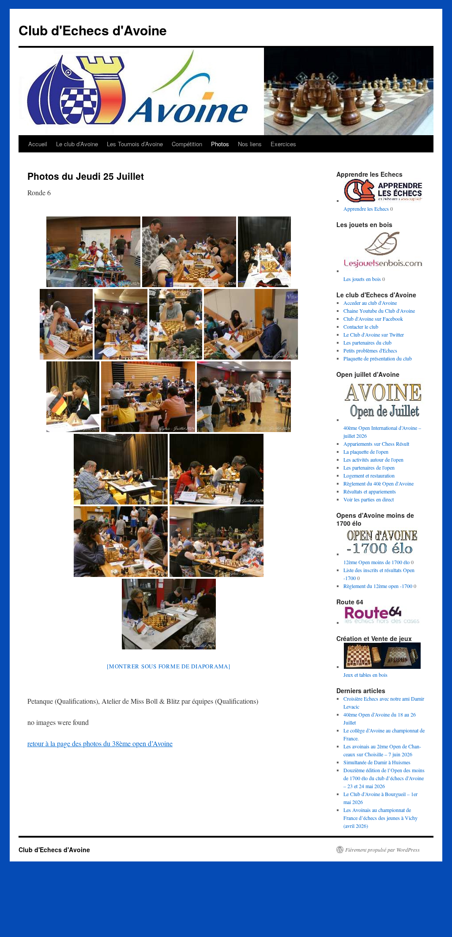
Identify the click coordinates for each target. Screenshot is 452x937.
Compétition (187, 144)
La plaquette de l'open (365, 451)
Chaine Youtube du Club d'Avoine (379, 310)
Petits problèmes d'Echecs (370, 350)
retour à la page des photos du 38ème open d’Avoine (100, 743)
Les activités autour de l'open (373, 459)
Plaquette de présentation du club (377, 358)
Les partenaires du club (367, 342)
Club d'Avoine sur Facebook (373, 318)
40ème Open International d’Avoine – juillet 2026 (382, 431)
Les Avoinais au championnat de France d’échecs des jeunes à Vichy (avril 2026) (380, 817)
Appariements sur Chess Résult (376, 443)
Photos (220, 144)
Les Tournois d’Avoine (135, 144)
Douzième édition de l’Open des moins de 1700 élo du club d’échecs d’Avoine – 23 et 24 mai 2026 (384, 777)
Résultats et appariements (369, 491)
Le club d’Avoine (77, 144)
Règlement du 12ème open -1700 (377, 585)
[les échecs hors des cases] (383, 622)
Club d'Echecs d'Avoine (93, 29)
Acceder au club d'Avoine (370, 302)
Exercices (283, 144)
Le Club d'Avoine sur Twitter (373, 334)
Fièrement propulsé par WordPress (382, 849)
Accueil (37, 144)
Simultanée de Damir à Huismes (377, 762)
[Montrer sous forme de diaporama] (168, 666)
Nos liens (250, 144)
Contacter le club (360, 326)
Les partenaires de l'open (369, 467)
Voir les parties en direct (368, 499)
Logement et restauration (369, 475)
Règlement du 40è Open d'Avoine (378, 483)
